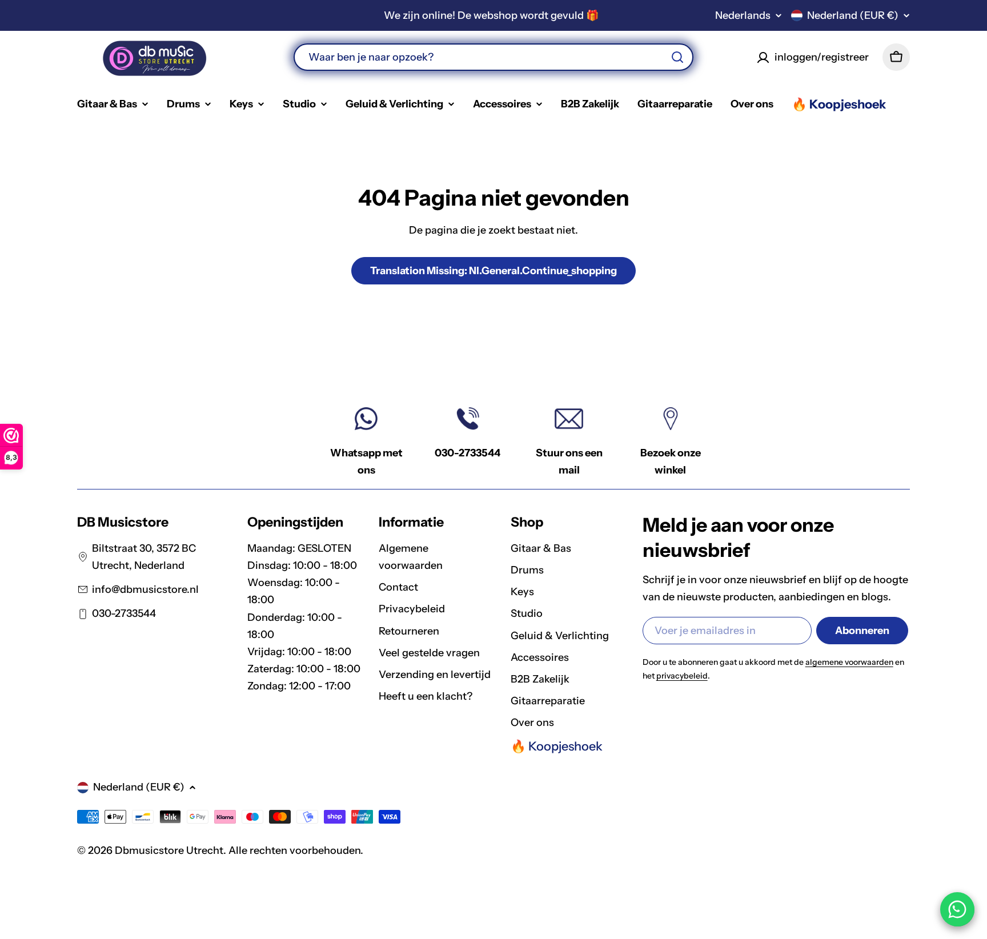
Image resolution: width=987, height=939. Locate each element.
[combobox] (493, 57)
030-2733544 (467, 453)
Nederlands (743, 15)
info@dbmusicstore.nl (145, 589)
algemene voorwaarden (849, 662)
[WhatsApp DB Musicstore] (957, 909)
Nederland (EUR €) (852, 15)
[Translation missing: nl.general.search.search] (677, 57)
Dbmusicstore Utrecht (169, 850)
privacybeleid (682, 676)
